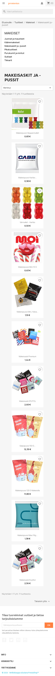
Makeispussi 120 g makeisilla (27, 490)
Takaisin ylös (42, 601)
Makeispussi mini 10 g (27, 267)
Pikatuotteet (10, 49)
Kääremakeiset (12, 42)
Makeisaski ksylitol (28, 580)
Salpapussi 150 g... (28, 446)
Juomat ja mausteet (14, 39)
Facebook (4, 640)
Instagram (25, 640)
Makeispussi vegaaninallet (27, 133)
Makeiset (12, 33)
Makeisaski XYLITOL (27, 401)
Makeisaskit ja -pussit (15, 46)
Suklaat (8, 56)
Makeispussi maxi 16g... (28, 535)
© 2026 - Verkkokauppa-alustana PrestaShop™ (20, 673)
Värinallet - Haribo (27, 222)
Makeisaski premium (27, 356)
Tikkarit (8, 60)
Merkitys (27, 87)
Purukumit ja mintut (14, 53)
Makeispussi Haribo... (27, 177)
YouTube (18, 640)
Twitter (11, 640)
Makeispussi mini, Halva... (27, 312)
